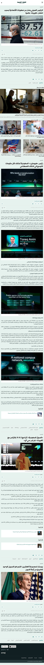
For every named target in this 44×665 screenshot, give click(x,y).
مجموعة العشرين (34, 640)
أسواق (19, 558)
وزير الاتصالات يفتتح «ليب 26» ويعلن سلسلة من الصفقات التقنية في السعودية (22, 413)
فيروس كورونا (35, 82)
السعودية (36, 429)
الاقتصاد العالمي (27, 640)
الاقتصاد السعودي (6, 427)
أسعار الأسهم (35, 558)
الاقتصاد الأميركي (18, 640)
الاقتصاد (41, 7)
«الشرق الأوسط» (37, 47)
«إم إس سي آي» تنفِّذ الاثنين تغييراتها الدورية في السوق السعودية (25, 531)
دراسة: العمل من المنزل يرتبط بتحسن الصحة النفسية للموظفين (29, 115)
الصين (30, 82)
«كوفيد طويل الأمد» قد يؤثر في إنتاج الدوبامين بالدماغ (11, 135)
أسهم (30, 558)
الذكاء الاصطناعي (23, 427)
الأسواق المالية (24, 558)
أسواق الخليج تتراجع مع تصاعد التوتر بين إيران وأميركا (27, 544)
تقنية (12, 427)
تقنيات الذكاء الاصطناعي (33, 427)
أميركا (12, 640)
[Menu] (42, 2)
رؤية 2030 (17, 427)
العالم (31, 429)
